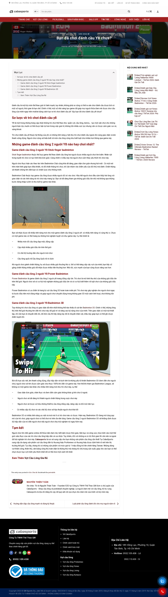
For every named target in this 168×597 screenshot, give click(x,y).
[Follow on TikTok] (16, 553)
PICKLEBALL (58, 19)
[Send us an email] (20, 553)
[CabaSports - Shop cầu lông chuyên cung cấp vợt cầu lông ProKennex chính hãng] (19, 11)
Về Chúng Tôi (100, 3)
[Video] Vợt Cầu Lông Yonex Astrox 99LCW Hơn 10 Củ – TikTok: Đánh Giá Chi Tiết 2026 (146, 135)
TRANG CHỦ (24, 19)
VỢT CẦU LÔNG (40, 19)
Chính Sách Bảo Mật (150, 3)
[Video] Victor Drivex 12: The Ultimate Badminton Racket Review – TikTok (147, 147)
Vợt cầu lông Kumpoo (72, 575)
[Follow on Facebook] (11, 553)
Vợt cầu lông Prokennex (73, 562)
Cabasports (40, 439)
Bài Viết (111, 3)
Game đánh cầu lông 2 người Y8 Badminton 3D (39, 89)
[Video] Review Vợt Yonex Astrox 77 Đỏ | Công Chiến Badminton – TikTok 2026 (146, 100)
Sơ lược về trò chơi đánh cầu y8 (30, 77)
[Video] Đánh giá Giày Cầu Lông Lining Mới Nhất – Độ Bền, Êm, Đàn (146, 90)
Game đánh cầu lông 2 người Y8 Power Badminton (41, 86)
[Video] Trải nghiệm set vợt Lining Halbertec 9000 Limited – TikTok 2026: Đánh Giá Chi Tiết (147, 79)
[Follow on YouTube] (29, 553)
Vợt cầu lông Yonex (71, 566)
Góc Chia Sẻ (84, 34)
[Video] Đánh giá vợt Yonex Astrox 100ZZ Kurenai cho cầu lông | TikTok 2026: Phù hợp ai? (146, 112)
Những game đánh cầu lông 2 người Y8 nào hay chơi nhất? (40, 80)
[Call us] (25, 553)
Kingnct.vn (134, 565)
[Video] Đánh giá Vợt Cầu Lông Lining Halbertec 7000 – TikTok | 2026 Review (146, 157)
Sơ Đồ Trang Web (132, 3)
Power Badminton (19, 278)
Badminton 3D (89, 307)
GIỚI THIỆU (134, 19)
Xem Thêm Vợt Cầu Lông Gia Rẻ (33, 95)
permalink (51, 472)
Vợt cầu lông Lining (71, 570)
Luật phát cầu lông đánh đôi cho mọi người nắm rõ (94, 504)
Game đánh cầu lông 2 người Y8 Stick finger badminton (43, 83)
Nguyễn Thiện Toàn (98, 46)
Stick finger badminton (21, 154)
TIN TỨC (105, 19)
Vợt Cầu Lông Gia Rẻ (36, 458)
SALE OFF (93, 19)
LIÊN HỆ (146, 19)
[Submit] (129, 11)
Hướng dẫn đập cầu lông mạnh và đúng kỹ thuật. (34, 504)
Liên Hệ (120, 3)
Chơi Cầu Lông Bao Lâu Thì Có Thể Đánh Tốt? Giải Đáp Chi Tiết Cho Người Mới (146, 123)
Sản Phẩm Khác (76, 19)
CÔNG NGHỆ (120, 19)
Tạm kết (20, 92)
